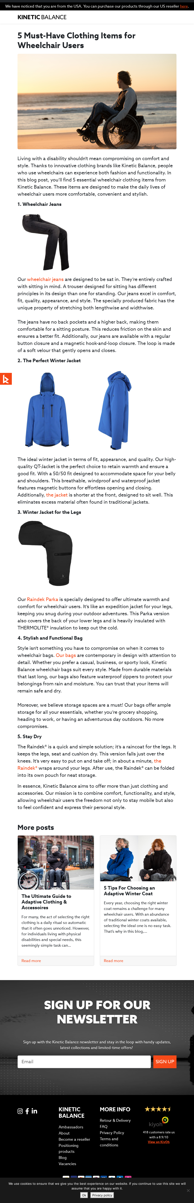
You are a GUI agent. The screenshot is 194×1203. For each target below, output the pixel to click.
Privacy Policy (112, 1132)
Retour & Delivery (115, 1120)
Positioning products (69, 1148)
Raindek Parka (42, 599)
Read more (31, 960)
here (184, 6)
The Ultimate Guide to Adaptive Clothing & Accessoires (46, 902)
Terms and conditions (109, 1142)
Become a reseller (74, 1139)
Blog (63, 1157)
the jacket (57, 495)
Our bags (66, 655)
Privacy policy (102, 1195)
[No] (188, 1190)
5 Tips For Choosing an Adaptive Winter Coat (129, 891)
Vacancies (67, 1163)
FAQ (103, 1126)
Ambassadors (71, 1127)
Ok (84, 1195)
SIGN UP (165, 1061)
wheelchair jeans (45, 279)
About (64, 1133)
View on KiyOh (159, 1142)
